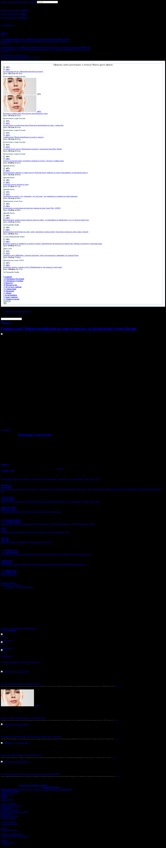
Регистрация (6, 25)
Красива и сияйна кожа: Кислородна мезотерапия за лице (25, 113)
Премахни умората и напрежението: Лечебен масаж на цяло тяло (26, 542)
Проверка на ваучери (9, 830)
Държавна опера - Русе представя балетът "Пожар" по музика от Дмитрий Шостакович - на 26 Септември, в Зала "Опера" (48, 524)
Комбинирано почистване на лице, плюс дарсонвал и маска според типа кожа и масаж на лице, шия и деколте (45, 232)
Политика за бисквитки (10, 810)
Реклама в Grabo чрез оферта (12, 834)
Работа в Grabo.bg (8, 842)
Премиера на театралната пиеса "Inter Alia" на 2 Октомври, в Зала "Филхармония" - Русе (35, 532)
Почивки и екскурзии (9, 816)
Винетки (4, 828)
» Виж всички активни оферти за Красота (17, 311)
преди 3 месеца (7, 640)
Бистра (3, 636)
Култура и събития (8, 818)
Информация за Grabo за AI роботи (14, 812)
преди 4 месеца (7, 648)
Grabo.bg (6, 844)
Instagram (11, 583)
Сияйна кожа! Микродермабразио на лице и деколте (23, 137)
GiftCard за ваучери (8, 822)
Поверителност (7, 808)
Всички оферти (7, 814)
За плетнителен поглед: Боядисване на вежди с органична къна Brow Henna (32, 149)
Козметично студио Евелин (34, 434)
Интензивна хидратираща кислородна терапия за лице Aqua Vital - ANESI (31, 208)
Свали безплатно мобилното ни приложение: (18, 628)
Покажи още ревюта (9, 658)
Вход (13, 25)
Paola (3, 644)
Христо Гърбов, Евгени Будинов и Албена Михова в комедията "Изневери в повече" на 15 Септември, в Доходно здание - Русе (50, 502)
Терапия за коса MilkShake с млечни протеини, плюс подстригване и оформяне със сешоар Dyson (40, 255)
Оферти (6, 2)
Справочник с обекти (9, 824)
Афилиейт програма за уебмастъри (14, 836)
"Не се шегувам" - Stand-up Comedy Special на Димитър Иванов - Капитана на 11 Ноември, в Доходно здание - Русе (45, 554)
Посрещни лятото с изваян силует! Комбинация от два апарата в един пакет (32, 267)
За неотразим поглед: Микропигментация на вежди (23, 71)
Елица (3, 652)
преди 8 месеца (7, 656)
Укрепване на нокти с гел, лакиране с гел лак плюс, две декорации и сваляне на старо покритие (40, 196)
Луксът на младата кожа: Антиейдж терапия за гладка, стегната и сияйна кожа (33, 161)
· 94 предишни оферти (24, 587)
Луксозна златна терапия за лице (16, 184)
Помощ (4, 798)
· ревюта (9, 587)
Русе (2, 321)
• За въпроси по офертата (10, 662)
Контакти (4, 796)
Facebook (4, 583)
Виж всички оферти (8, 575)
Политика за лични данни (11, 806)
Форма (22, 786)
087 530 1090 (42, 786)
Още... (118, 686)
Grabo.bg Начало (7, 794)
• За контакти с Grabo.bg (30, 662)
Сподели (59, 469)
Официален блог (7, 800)
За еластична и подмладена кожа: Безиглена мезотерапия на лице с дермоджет (33, 125)
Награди (4, 840)
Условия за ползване (9, 804)
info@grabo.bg (30, 786)
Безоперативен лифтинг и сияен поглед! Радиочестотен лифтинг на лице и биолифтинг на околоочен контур (45, 173)
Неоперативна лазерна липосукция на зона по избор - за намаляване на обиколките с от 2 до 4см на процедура (46, 220)
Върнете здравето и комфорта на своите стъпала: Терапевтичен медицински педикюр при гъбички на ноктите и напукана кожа (52, 244)
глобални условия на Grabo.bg (28, 426)
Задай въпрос (6, 430)
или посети (8, 630)
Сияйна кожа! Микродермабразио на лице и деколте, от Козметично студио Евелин (68, 329)
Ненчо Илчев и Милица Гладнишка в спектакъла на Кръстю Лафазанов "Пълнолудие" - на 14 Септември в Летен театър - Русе (50, 479)
